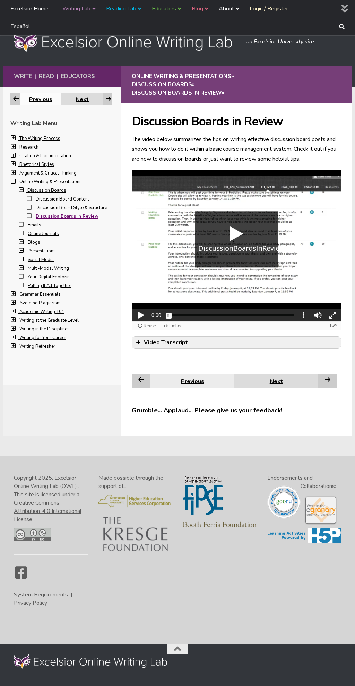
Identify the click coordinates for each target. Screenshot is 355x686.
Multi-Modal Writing (48, 268)
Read (46, 76)
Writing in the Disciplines (44, 329)
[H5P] (304, 541)
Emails (34, 225)
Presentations (42, 251)
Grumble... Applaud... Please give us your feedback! (207, 410)
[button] (14, 138)
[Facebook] (21, 576)
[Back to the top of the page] (177, 649)
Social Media (41, 260)
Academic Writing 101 (41, 312)
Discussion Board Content (62, 199)
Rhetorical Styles (36, 164)
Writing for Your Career (42, 338)
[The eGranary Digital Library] (320, 523)
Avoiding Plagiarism (40, 303)
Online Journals (43, 234)
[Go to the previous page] (141, 381)
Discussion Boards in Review (67, 216)
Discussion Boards (46, 190)
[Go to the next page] (327, 381)
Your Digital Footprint (49, 277)
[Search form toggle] (342, 26)
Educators (78, 76)
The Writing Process (39, 138)
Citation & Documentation (45, 156)
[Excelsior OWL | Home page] (127, 41)
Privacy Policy (30, 603)
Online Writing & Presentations (50, 182)
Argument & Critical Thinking (48, 173)
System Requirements (41, 594)
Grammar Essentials (40, 294)
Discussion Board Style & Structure (71, 208)
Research (28, 147)
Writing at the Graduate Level (49, 320)
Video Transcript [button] (166, 342)
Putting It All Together (49, 286)
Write (23, 76)
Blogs (34, 242)
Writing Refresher (37, 346)
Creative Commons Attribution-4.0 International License (47, 511)
